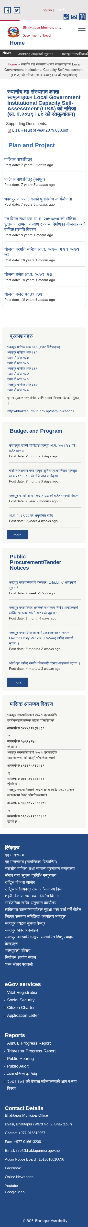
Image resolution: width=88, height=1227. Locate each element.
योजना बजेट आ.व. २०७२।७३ (28, 274)
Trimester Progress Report (31, 1051)
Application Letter (23, 1015)
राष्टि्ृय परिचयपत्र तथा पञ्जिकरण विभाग (35, 889)
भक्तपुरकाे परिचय (17, 950)
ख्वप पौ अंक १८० (18, 390)
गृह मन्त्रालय (14, 855)
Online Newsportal (19, 1177)
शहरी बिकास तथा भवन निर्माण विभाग (32, 896)
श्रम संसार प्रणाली (19, 964)
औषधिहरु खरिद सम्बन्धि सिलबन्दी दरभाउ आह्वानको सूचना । (44, 663)
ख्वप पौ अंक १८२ (18, 374)
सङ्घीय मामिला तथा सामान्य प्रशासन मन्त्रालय (40, 868)
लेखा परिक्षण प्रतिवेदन (23, 1074)
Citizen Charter (21, 1007)
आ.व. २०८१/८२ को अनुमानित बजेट (31, 515)
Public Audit (18, 1066)
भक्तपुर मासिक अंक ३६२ (22, 352)
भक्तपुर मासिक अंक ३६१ (22, 368)
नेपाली (61, 10)
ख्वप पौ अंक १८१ (18, 379)
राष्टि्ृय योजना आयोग (20, 882)
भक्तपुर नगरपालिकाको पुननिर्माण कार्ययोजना (38, 199)
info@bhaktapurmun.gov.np (38, 1150)
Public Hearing (20, 1058)
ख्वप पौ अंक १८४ (18, 358)
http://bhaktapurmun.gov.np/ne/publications (40, 411)
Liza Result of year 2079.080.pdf (40, 130)
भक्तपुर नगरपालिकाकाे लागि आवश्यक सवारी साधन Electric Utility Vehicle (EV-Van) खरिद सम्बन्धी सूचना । (41, 638)
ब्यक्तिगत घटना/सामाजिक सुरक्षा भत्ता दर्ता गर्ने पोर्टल (43, 909)
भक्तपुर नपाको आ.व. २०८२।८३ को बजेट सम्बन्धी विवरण (43, 496)
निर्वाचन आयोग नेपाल (20, 957)
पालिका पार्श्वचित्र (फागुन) (24, 179)
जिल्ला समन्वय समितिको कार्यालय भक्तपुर (35, 916)
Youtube (11, 1186)
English (46, 10)
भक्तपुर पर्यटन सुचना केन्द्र (25, 923)
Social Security (21, 1000)
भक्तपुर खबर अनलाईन (21, 930)
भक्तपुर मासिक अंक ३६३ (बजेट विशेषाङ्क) (33, 347)
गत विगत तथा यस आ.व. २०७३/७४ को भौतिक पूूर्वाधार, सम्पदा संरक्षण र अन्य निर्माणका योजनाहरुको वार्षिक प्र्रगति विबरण (44, 224)
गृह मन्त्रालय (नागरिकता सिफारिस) (31, 862)
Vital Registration (22, 992)
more (17, 535)
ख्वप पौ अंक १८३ (18, 363)
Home (12, 64)
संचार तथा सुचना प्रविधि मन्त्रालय (30, 875)
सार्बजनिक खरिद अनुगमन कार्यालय (30, 903)
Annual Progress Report (29, 1043)
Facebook (13, 1168)
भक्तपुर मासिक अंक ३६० (22, 385)
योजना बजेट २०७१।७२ (23, 294)
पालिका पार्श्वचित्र (18, 159)
